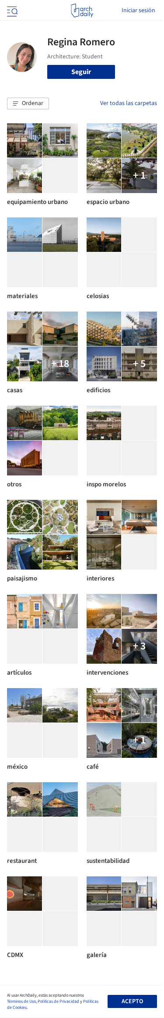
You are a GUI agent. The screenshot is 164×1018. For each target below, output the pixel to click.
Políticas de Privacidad (58, 1001)
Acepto (132, 1001)
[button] (28, 104)
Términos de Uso (21, 1001)
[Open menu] (11, 10)
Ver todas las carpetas (128, 103)
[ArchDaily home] (82, 10)
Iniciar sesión (138, 10)
